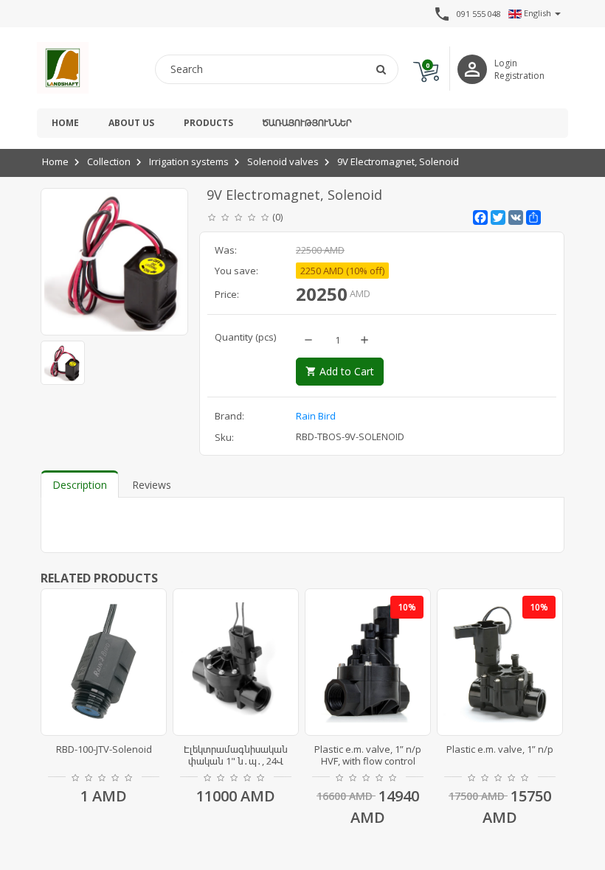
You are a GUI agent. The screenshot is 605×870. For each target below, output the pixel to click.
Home (65, 122)
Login (505, 63)
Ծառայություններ (307, 122)
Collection (109, 161)
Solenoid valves (283, 161)
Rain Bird (316, 415)
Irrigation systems (189, 161)
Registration (519, 75)
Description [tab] (79, 485)
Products (208, 122)
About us (131, 122)
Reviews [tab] (151, 485)
